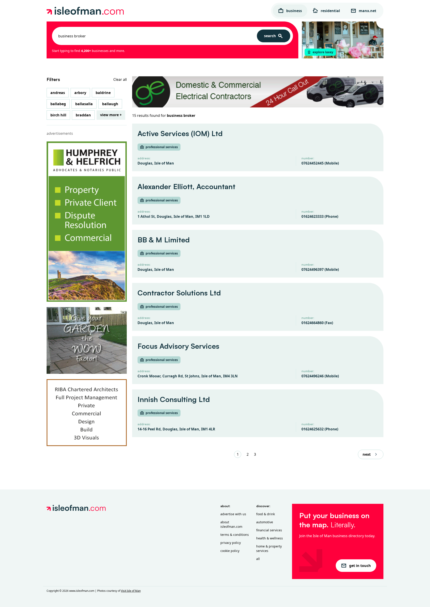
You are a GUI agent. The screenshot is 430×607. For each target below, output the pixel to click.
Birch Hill (58, 115)
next (367, 454)
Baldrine (103, 92)
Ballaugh (110, 103)
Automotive (264, 522)
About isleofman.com (231, 524)
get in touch (360, 565)
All (258, 559)
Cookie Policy (229, 551)
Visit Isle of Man (131, 591)
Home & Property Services (269, 548)
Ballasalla (84, 103)
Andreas (57, 92)
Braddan (83, 115)
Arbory (80, 92)
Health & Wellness (269, 538)
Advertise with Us (233, 514)
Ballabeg (58, 103)
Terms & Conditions (234, 534)
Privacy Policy (230, 543)
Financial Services (269, 530)
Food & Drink (265, 514)
